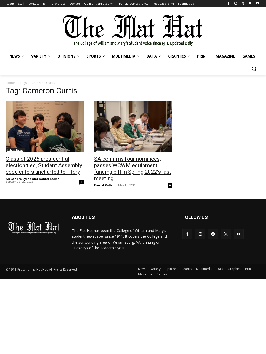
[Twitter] (243, 4)
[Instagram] (236, 4)
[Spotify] (213, 234)
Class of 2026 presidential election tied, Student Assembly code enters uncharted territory (44, 165)
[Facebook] (228, 4)
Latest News (15, 150)
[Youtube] (257, 4)
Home (10, 83)
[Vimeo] (250, 4)
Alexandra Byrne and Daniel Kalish (32, 179)
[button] (254, 68)
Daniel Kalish (104, 185)
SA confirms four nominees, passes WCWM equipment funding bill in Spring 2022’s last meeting (132, 168)
